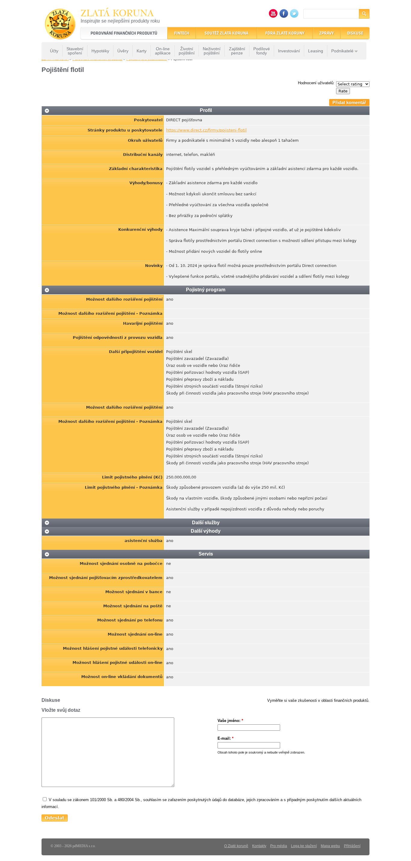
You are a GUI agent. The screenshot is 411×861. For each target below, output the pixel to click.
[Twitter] (294, 16)
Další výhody (206, 531)
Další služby (206, 522)
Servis (206, 553)
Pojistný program (205, 289)
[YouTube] (273, 16)
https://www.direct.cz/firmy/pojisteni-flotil (206, 130)
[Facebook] (283, 16)
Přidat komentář (349, 102)
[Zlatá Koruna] (60, 35)
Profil (206, 110)
